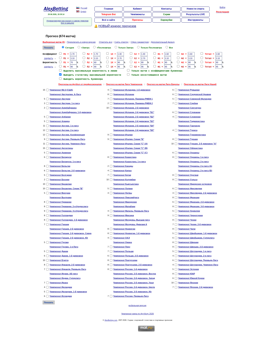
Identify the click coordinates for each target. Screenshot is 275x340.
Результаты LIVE (195, 14)
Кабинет (137, 8)
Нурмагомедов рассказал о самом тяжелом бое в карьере (67, 22)
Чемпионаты (138, 14)
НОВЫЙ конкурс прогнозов (117, 26)
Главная (108, 8)
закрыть (48, 58)
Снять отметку (121, 42)
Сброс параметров (140, 42)
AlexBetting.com (111, 320)
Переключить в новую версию (81, 42)
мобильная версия (137, 305)
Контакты (166, 8)
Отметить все (105, 42)
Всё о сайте (108, 20)
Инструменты (195, 20)
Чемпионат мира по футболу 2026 (137, 314)
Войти (222, 7)
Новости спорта (195, 8)
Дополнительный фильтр (163, 42)
